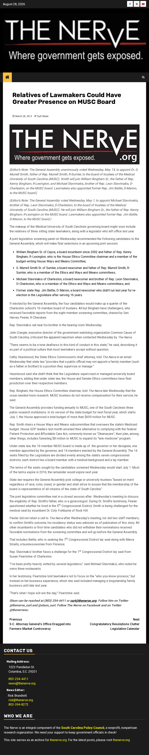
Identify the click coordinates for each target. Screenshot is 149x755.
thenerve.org (58, 740)
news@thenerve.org (21, 683)
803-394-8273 (17, 704)
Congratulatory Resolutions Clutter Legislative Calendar (114, 624)
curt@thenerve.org (83, 600)
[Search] (143, 77)
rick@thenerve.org (19, 700)
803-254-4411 (17, 679)
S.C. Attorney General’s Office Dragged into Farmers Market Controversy (40, 624)
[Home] (7, 77)
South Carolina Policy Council (82, 728)
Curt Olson (43, 116)
